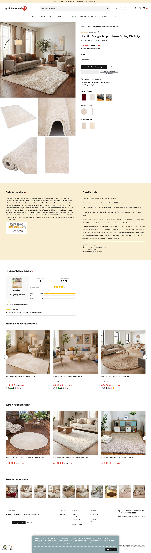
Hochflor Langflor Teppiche (99, 26)
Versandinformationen (78, 517)
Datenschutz (93, 519)
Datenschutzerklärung (40, 549)
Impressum (93, 517)
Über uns (74, 514)
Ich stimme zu (111, 549)
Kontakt (29, 522)
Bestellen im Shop (77, 524)
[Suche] (108, 8)
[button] (109, 72)
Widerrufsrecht (94, 514)
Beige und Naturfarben (112, 26)
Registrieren (63, 517)
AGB (91, 521)
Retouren (74, 521)
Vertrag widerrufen (19, 523)
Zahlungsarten (76, 519)
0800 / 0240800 (130, 513)
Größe (83, 54)
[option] (75, 1)
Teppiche (89, 26)
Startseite (83, 26)
